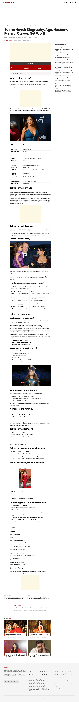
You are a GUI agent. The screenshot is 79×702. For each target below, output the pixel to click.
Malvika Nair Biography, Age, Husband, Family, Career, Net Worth (63, 684)
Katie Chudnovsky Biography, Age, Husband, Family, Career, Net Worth (62, 687)
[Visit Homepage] (8, 2)
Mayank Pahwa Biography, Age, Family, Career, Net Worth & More (63, 678)
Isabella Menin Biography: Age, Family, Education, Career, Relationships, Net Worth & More (14, 636)
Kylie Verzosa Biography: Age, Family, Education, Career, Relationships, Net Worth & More (15, 655)
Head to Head (39, 2)
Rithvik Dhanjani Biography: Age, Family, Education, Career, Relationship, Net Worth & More (64, 87)
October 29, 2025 (17, 40)
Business (72, 668)
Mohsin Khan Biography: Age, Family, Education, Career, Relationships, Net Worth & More (64, 67)
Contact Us (72, 698)
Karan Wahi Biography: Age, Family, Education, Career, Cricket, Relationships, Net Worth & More (63, 92)
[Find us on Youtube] (64, 3)
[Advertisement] (39, 16)
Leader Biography (22, 573)
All (45, 668)
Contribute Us (54, 698)
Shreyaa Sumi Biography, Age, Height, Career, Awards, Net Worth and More (63, 681)
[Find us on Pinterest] (66, 3)
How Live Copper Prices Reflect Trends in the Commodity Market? (62, 675)
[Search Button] (75, 2)
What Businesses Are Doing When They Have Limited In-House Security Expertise (63, 672)
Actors (24, 40)
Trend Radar (31, 2)
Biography (23, 2)
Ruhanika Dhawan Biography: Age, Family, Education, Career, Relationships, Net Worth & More (64, 72)
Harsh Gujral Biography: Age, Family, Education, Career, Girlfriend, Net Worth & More (63, 82)
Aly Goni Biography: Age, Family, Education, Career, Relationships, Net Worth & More (39, 655)
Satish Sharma (8, 40)
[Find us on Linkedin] (11, 681)
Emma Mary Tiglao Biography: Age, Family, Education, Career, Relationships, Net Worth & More (39, 636)
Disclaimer (60, 698)
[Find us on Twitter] (72, 3)
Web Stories (47, 2)
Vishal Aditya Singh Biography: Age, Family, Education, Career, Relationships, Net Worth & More (64, 77)
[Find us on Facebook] (70, 3)
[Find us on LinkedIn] (68, 3)
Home (17, 2)
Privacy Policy (66, 698)
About (49, 698)
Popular (48, 668)
